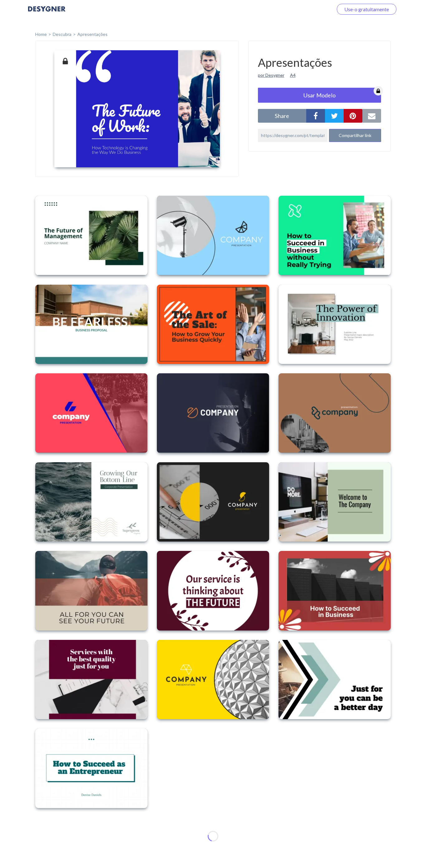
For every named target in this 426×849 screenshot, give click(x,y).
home (41, 34)
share (282, 115)
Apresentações (92, 34)
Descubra (62, 34)
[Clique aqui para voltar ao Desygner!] (46, 13)
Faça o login (313, 9)
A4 (293, 75)
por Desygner (271, 75)
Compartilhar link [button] (355, 135)
